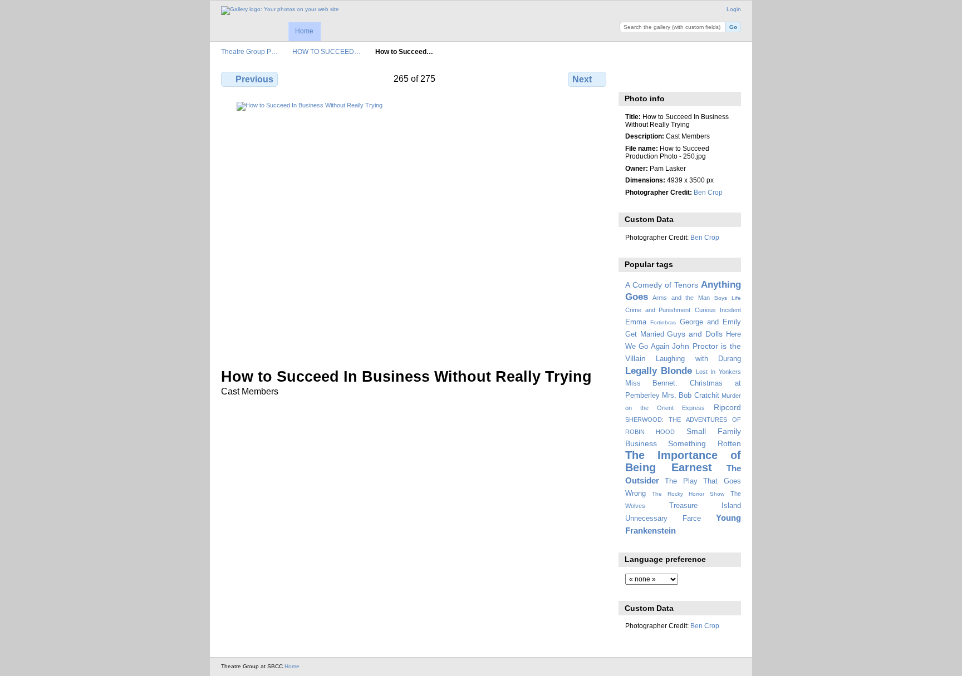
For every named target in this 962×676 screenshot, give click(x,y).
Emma (635, 322)
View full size (631, 78)
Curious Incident (718, 310)
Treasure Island (705, 506)
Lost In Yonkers (718, 371)
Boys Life (727, 298)
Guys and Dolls (695, 333)
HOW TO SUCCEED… (326, 51)
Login (734, 9)
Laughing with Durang (698, 359)
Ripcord (727, 407)
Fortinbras (663, 322)
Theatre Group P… (249, 51)
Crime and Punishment (658, 310)
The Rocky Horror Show (688, 494)
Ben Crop (708, 192)
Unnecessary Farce (663, 518)
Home (304, 31)
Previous (254, 79)
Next (582, 79)
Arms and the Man (681, 297)
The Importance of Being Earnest (683, 461)
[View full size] (414, 228)
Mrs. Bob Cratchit (690, 395)
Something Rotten (704, 443)
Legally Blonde (659, 371)
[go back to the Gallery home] (280, 10)
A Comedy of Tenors (661, 284)
